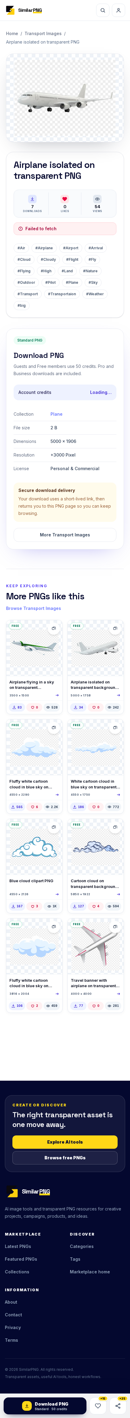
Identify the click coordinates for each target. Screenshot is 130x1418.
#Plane (72, 282)
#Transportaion (62, 294)
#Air (21, 248)
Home (12, 33)
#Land (67, 271)
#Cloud (24, 259)
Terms (11, 1340)
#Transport (28, 294)
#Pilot (50, 282)
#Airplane (44, 248)
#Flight (72, 259)
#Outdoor (26, 282)
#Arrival (96, 248)
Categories (82, 1246)
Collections (17, 1271)
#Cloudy (48, 259)
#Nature (90, 271)
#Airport (70, 248)
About (11, 1302)
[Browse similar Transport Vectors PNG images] (115, 927)
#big (22, 305)
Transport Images (43, 33)
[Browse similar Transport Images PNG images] (54, 629)
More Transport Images (65, 534)
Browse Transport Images (33, 608)
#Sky (93, 282)
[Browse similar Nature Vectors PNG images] (54, 728)
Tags (75, 1259)
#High (46, 271)
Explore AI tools (65, 1142)
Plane (56, 414)
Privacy (13, 1327)
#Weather (95, 294)
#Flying (24, 271)
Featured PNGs (21, 1259)
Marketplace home (90, 1271)
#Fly (92, 259)
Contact (13, 1314)
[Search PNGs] (102, 10)
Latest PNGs (18, 1246)
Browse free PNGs (65, 1157)
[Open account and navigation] (118, 10)
